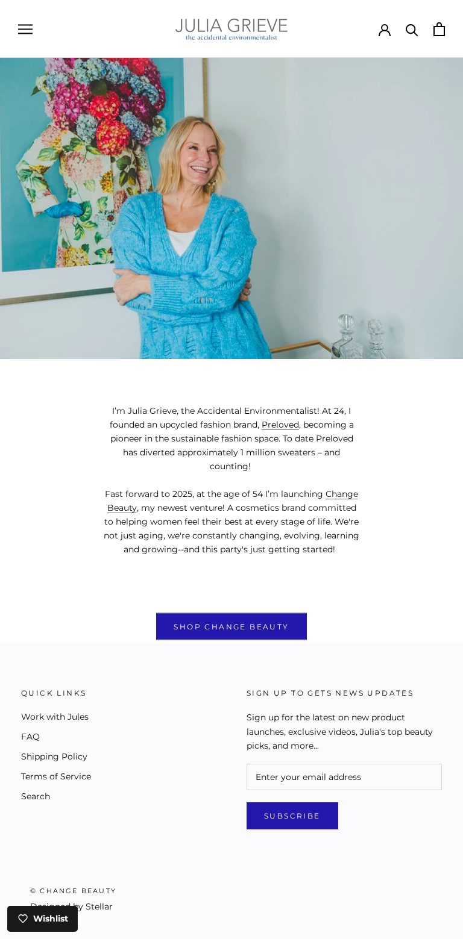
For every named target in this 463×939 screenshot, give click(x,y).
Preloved (280, 424)
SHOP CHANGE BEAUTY (231, 626)
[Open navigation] (25, 29)
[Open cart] (439, 29)
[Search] (412, 29)
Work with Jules (55, 716)
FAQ (30, 736)
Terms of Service (56, 776)
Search (35, 796)
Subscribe (292, 815)
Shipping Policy (54, 756)
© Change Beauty (73, 891)
